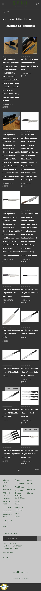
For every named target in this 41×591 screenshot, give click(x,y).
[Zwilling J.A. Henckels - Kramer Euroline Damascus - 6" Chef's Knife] (30, 45)
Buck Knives (7, 507)
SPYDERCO (7, 486)
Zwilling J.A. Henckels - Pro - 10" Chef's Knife (11, 334)
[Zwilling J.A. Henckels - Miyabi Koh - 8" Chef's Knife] (11, 275)
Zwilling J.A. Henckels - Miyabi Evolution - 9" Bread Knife (29, 293)
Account (30, 480)
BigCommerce (24, 578)
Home (4, 19)
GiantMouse (7, 511)
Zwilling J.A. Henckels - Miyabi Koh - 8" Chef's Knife (11, 293)
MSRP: (4, 104)
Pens (17, 513)
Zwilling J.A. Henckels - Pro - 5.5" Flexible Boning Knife (11, 413)
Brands (11, 19)
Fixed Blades (19, 487)
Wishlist (30, 483)
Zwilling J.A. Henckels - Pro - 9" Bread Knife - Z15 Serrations (29, 372)
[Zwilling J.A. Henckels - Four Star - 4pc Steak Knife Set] (11, 436)
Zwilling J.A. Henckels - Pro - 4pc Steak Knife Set (29, 413)
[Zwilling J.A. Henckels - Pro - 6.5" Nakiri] (30, 316)
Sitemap (30, 493)
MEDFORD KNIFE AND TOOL (7, 501)
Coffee (17, 517)
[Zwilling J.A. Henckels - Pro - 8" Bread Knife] (11, 355)
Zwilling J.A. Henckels (23, 19)
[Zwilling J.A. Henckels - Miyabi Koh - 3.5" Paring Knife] (30, 436)
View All (5, 526)
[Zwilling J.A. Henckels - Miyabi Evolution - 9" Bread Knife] (30, 275)
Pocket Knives (20, 483)
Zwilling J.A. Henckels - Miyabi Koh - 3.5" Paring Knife (29, 454)
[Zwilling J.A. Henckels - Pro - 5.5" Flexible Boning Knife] (11, 396)
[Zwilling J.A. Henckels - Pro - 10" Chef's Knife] (11, 316)
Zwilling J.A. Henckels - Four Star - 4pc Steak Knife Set (11, 454)
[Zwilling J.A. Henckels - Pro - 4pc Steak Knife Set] (30, 396)
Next (37, 470)
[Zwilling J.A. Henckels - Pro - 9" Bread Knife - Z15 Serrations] (30, 355)
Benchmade (7, 489)
